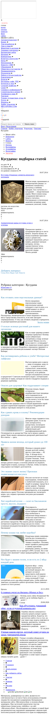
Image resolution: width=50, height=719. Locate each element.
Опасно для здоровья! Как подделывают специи (24, 385)
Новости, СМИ (7, 65)
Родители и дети (7, 83)
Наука (3, 61)
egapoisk (5, 119)
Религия (4, 79)
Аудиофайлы (11, 149)
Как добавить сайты (14, 673)
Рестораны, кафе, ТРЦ (10, 81)
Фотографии (11, 151)
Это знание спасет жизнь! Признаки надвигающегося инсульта (19, 472)
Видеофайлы (11, 147)
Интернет (5, 54)
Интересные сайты (8, 52)
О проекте (10, 665)
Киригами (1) (6, 287)
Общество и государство (10, 69)
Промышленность (8, 71)
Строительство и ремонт (10, 92)
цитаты (4, 29)
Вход (3, 126)
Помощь (9, 681)
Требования (10, 690)
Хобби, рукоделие (8, 104)
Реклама (9, 686)
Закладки (9, 153)
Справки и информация (10, 90)
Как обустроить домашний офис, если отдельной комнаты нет (23, 606)
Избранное (10, 137)
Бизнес (3, 42)
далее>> (24, 600)
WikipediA (5, 111)
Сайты (8, 139)
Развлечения (6, 77)
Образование (6, 67)
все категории (6, 289)
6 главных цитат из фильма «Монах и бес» (22, 592)
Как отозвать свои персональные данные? (21, 297)
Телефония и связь (8, 94)
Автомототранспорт (9, 40)
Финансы (4, 102)
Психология (5, 73)
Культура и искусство (9, 59)
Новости (9, 141)
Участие (9, 677)
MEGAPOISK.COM (9, 106)
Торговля (4, 96)
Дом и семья (6, 46)
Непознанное (6, 63)
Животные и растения (9, 48)
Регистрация (11, 126)
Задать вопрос (11, 669)
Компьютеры (6, 56)
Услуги (4, 100)
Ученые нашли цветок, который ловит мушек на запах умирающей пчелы (25, 633)
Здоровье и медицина (9, 50)
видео (3, 27)
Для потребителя (7, 44)
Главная (9, 661)
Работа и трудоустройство (11, 75)
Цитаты (9, 145)
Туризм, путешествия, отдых (12, 98)
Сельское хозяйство (8, 86)
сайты (3, 36)
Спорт (3, 88)
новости (4, 32)
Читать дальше (7, 208)
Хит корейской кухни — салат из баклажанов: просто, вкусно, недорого (24, 502)
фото (3, 34)
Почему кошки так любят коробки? (18, 532)
